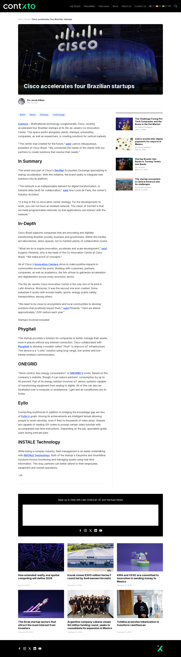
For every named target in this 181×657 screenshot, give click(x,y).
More (115, 6)
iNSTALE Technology (37, 455)
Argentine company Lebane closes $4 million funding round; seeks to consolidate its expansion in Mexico (89, 625)
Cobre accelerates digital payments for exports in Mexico (149, 141)
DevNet (59, 170)
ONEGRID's (76, 373)
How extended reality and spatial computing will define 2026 (38, 577)
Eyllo (23, 402)
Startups (44, 114)
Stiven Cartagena (145, 127)
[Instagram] (85, 530)
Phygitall (27, 328)
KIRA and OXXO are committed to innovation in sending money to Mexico (138, 578)
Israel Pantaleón (144, 147)
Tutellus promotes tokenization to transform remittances (138, 623)
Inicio (20, 19)
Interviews (103, 6)
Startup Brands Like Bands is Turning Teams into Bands (148, 162)
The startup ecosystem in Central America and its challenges (147, 182)
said (68, 143)
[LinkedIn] (95, 530)
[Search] (176, 6)
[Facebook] (80, 530)
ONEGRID (27, 363)
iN (20, 442)
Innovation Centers (46, 264)
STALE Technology (41, 442)
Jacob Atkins (38, 100)
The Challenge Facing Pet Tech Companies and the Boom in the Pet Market (148, 121)
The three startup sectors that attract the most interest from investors (37, 625)
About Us (126, 6)
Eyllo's (25, 416)
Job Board (74, 6)
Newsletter (89, 6)
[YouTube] (100, 530)
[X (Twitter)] (90, 530)
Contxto (23, 123)
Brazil (27, 19)
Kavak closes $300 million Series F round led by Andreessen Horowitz (89, 577)
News (32, 114)
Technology (59, 114)
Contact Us (140, 6)
